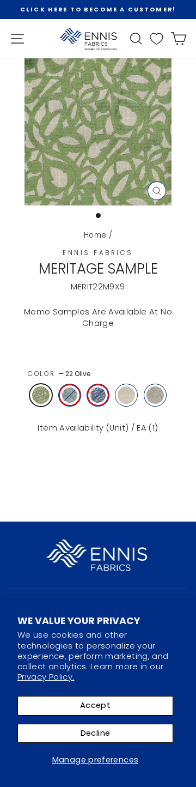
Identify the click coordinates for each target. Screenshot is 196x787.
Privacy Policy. (46, 676)
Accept (95, 705)
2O (70, 395)
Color (59, 374)
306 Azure (98, 395)
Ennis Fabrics (98, 253)
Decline (96, 733)
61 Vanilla (126, 395)
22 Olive (41, 395)
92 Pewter (155, 395)
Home (95, 235)
